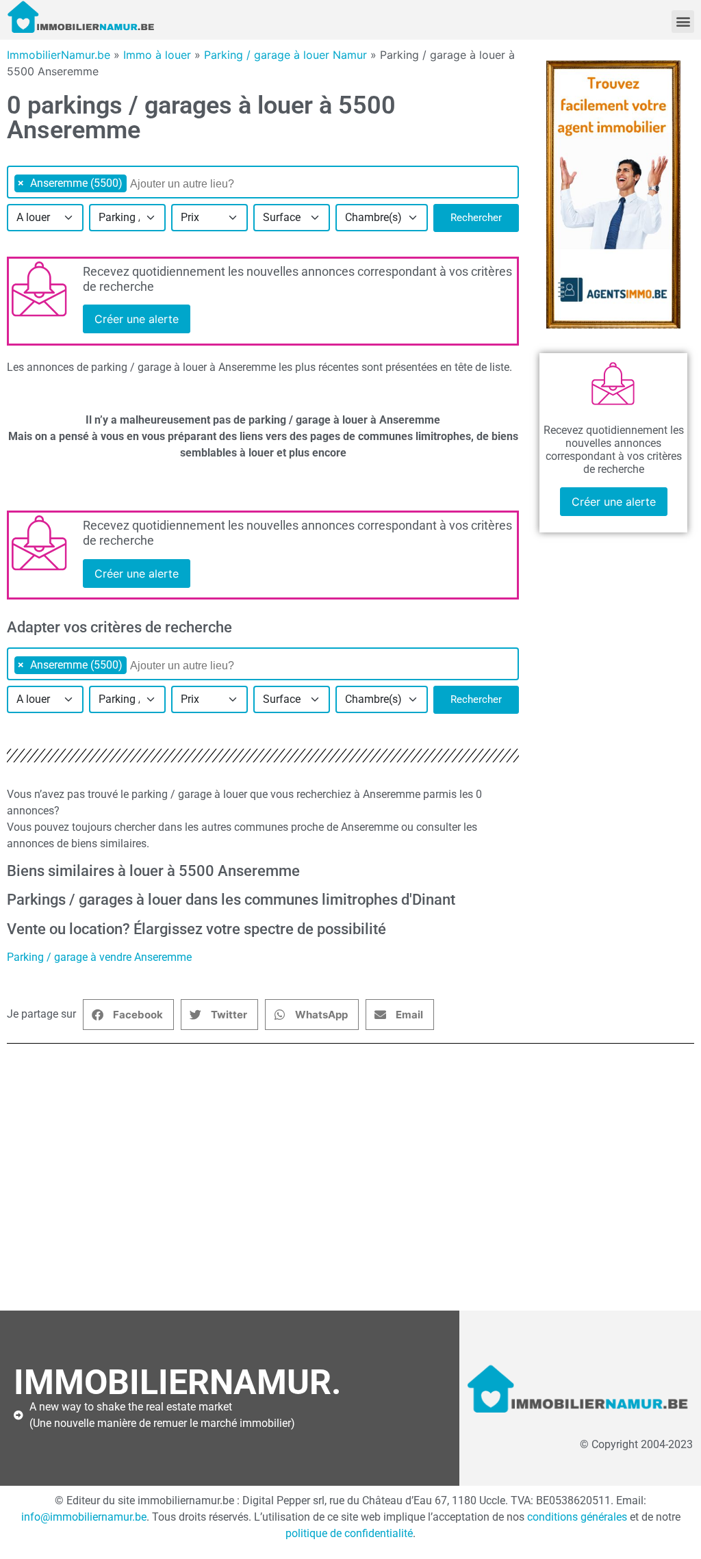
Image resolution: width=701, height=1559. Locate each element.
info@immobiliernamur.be (83, 1516)
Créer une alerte (136, 319)
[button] (683, 21)
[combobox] (263, 182)
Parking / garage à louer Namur (285, 55)
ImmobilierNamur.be (58, 55)
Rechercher (476, 217)
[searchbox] (200, 184)
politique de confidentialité (349, 1533)
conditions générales (577, 1516)
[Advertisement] (350, 1184)
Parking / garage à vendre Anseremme (99, 957)
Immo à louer (157, 55)
